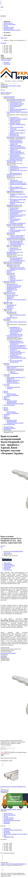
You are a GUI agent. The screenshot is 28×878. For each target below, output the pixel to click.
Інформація (7, 399)
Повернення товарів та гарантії (12, 30)
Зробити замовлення (6, 92)
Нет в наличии (4, 790)
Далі (2, 755)
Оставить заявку (7, 559)
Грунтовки (6, 831)
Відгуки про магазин (9, 405)
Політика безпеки (8, 28)
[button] (4, 37)
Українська (9, 58)
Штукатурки (7, 832)
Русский (3, 58)
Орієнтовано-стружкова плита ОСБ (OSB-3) (15, 834)
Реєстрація (6, 62)
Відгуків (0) (7, 568)
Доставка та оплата (9, 27)
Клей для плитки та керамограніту (13, 830)
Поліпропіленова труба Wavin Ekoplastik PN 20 (13, 786)
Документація (7, 567)
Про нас (6, 25)
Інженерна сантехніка (9, 428)
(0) (1, 547)
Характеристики (8, 564)
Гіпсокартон (7, 828)
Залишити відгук (5, 658)
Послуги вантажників (9, 24)
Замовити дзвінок (16, 85)
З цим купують (8, 569)
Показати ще (4, 792)
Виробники (7, 396)
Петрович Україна (8, 427)
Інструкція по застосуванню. (8, 653)
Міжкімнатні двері (9, 836)
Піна (5, 835)
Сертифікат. (4, 656)
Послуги (6, 392)
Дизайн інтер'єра (8, 23)
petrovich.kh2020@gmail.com (18, 863)
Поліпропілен (7, 429)
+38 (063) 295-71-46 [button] (6, 863)
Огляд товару (7, 562)
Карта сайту (7, 822)
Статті (5, 398)
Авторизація (7, 64)
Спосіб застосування (9, 565)
